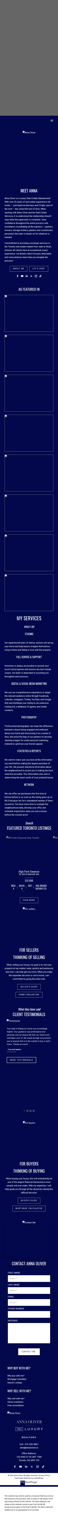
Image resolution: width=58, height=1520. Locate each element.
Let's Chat (39, 269)
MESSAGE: (13, 1320)
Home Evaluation (29, 995)
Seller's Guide (29, 987)
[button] (18, 269)
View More (29, 900)
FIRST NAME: (14, 1273)
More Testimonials (21, 1060)
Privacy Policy (44, 1475)
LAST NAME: (14, 1285)
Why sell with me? (16, 1398)
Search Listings (14, 1382)
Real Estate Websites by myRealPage (29, 1478)
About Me (18, 269)
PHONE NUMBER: (16, 1308)
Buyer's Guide (29, 1200)
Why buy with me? (15, 1375)
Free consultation (15, 1405)
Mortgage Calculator (29, 1208)
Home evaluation (15, 1402)
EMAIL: (11, 1297)
